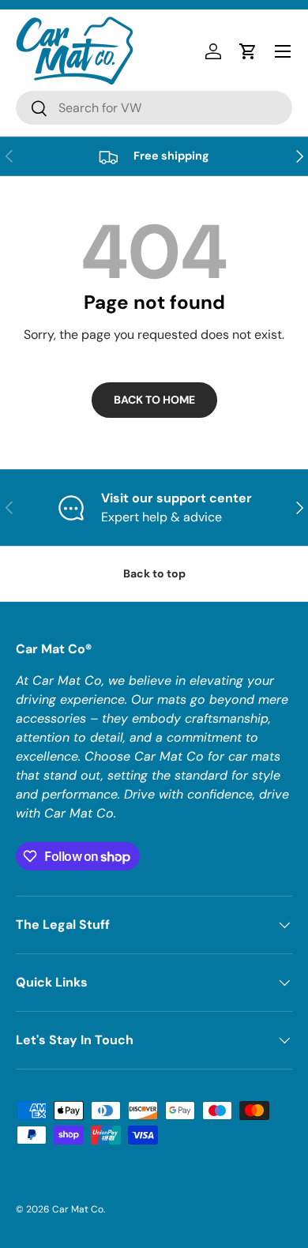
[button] (248, 51)
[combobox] (154, 108)
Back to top (154, 573)
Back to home (154, 400)
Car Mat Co (77, 1209)
